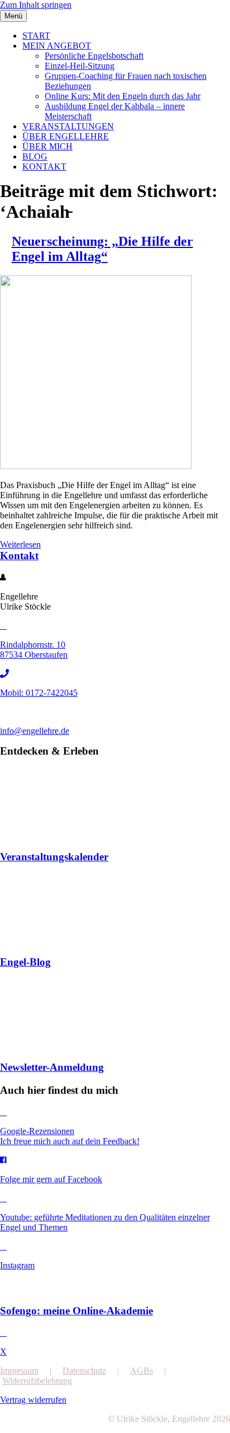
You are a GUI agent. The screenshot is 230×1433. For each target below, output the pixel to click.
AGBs (141, 1370)
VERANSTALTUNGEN (68, 126)
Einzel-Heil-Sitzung (79, 66)
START (36, 35)
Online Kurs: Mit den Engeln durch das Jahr (122, 96)
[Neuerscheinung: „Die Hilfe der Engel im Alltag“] (95, 466)
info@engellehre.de (34, 731)
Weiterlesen (20, 544)
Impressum (19, 1370)
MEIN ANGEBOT (56, 45)
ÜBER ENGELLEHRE (65, 136)
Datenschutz (84, 1370)
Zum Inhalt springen (35, 5)
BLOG (34, 156)
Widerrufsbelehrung (37, 1380)
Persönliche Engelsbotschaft (94, 55)
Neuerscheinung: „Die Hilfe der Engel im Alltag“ (102, 249)
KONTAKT (44, 166)
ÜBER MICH (47, 146)
